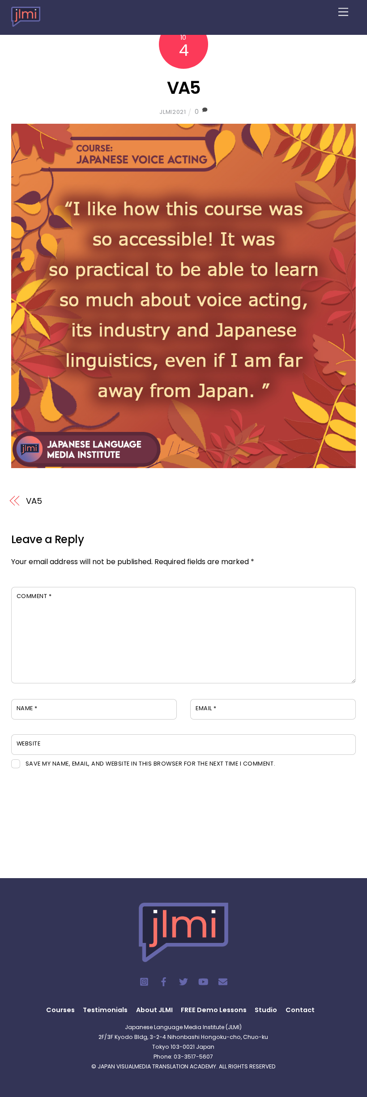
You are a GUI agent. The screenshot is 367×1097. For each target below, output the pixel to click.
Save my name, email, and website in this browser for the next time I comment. (150, 763)
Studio (266, 1009)
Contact (300, 1009)
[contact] (223, 981)
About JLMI (154, 1009)
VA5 (183, 88)
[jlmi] (25, 21)
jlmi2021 (172, 112)
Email (206, 708)
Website (29, 743)
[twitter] (183, 981)
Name (27, 708)
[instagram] (144, 981)
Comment (34, 596)
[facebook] (164, 981)
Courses (60, 1009)
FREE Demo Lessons (214, 1009)
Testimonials (105, 1009)
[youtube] (203, 981)
